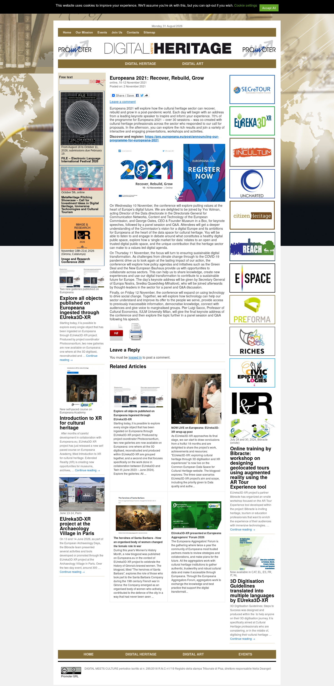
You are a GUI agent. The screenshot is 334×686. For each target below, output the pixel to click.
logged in (135, 357)
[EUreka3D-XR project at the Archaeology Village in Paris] (82, 509)
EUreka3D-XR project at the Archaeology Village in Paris (77, 525)
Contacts (133, 32)
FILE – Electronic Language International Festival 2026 (80, 159)
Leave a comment (123, 101)
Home (67, 32)
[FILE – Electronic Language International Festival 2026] (82, 143)
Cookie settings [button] (245, 5)
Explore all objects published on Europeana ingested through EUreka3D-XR (81, 307)
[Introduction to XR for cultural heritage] (82, 406)
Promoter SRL (70, 676)
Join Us (117, 32)
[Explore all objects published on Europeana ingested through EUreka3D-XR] (82, 285)
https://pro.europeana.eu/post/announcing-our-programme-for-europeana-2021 (164, 138)
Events (102, 32)
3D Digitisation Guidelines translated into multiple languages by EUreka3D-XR (252, 590)
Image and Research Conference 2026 (75, 260)
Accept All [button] (269, 8)
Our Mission (84, 32)
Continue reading (87, 470)
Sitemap (149, 32)
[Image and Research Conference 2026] (82, 247)
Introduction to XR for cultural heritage (81, 422)
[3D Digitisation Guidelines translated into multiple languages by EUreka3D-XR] (252, 568)
